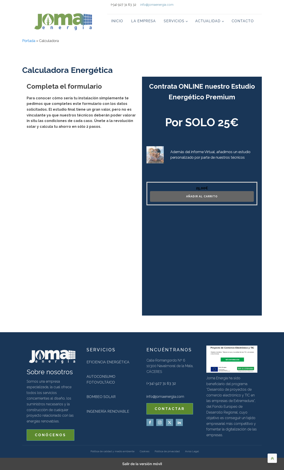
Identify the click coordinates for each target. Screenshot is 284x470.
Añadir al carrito (202, 196)
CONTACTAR (170, 409)
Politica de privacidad (167, 451)
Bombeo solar (101, 397)
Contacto (243, 21)
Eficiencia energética (108, 362)
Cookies (144, 451)
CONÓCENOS (50, 435)
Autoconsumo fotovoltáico (101, 379)
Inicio (117, 21)
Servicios (174, 21)
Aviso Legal (192, 451)
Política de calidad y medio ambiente (112, 451)
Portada (28, 41)
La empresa (143, 21)
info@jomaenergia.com (157, 4)
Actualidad (208, 21)
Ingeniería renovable (108, 411)
